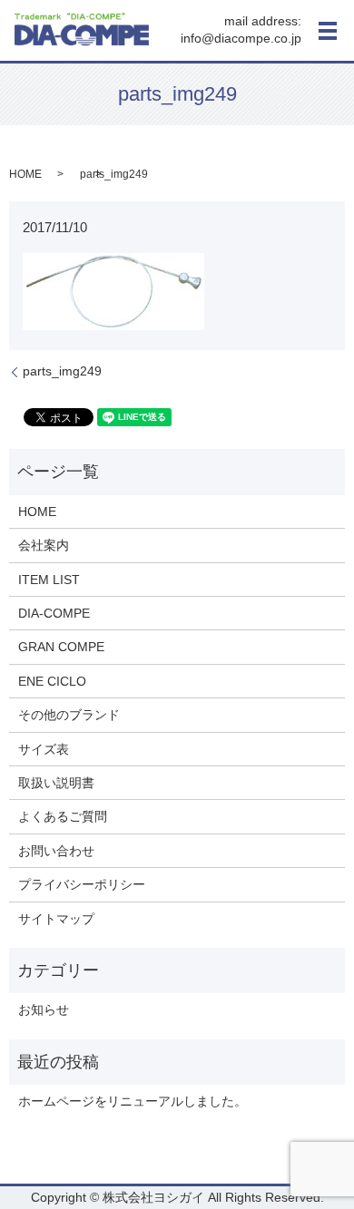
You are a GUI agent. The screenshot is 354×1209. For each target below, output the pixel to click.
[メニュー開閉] (328, 31)
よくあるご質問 (62, 816)
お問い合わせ (56, 850)
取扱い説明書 (56, 782)
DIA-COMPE (54, 613)
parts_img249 (62, 371)
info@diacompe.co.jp (241, 39)
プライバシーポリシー (81, 884)
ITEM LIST (49, 579)
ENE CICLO (52, 681)
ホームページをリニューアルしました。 (132, 1101)
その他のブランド (69, 714)
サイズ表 (43, 749)
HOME (25, 174)
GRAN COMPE (61, 646)
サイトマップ (56, 919)
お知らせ (43, 1009)
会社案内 (43, 545)
